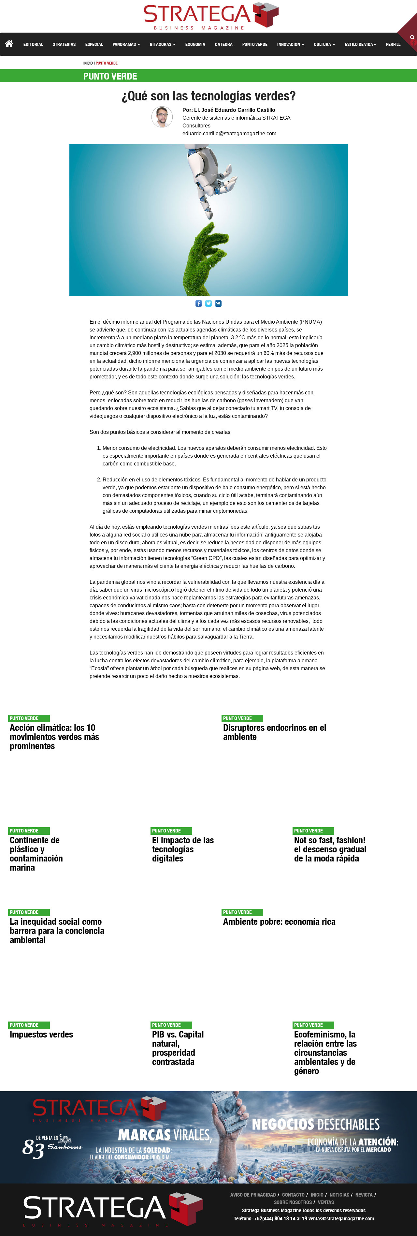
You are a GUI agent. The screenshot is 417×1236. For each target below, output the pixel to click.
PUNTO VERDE (254, 44)
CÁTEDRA (224, 44)
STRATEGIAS (64, 44)
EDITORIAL (33, 44)
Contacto (293, 1195)
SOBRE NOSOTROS (293, 1202)
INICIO (88, 63)
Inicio (317, 1195)
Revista (364, 1195)
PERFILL (393, 44)
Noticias (339, 1195)
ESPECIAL (94, 44)
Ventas (326, 1202)
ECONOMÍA (195, 44)
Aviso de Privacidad (253, 1195)
